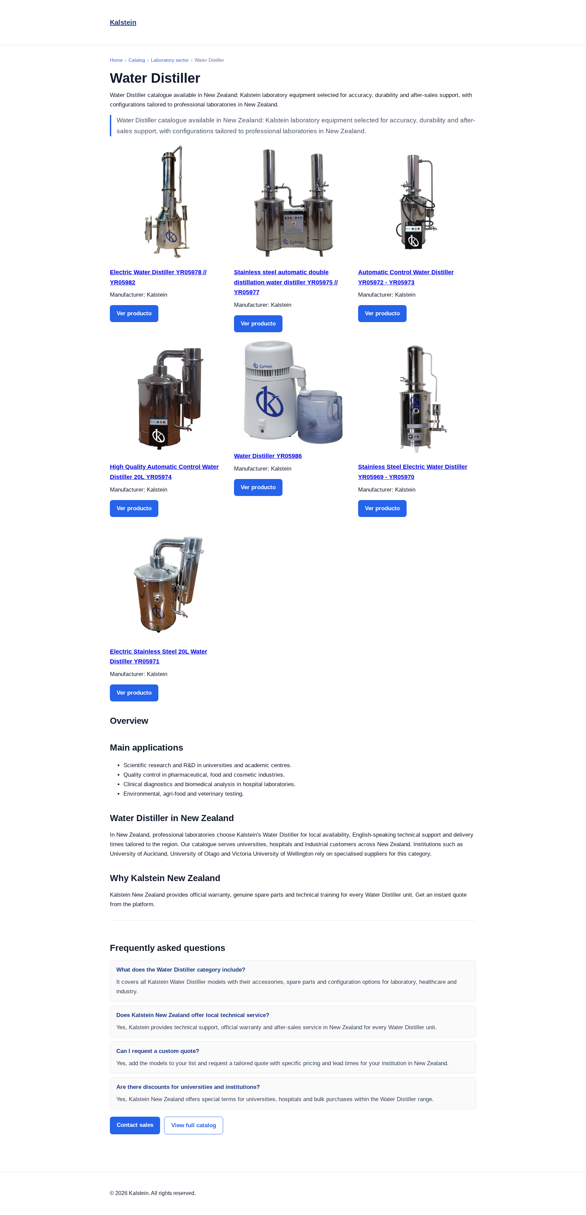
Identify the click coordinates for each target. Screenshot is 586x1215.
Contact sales (135, 1125)
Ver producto (134, 313)
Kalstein (123, 22)
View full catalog (193, 1125)
